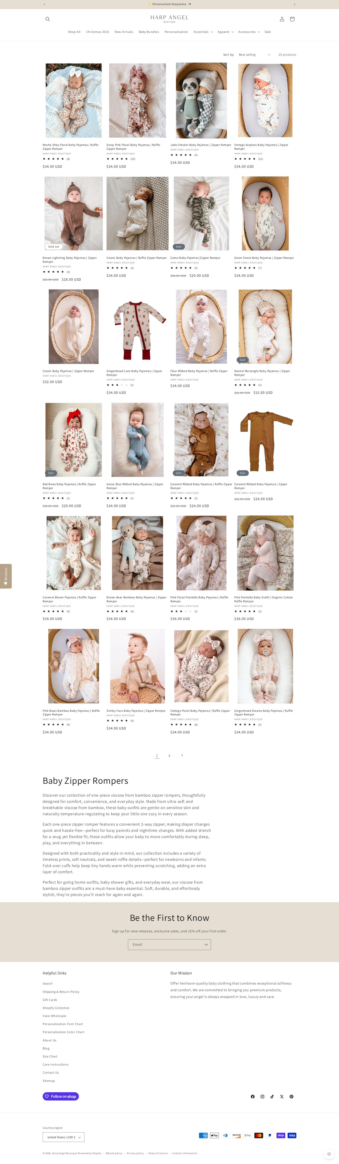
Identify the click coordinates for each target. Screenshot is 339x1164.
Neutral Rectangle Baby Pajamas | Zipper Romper (262, 373)
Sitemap (49, 1081)
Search (48, 984)
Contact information (184, 1153)
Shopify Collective (56, 1008)
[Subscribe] (206, 944)
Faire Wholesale (54, 1016)
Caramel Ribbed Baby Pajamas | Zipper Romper (260, 486)
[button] (48, 19)
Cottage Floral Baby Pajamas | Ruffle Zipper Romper (200, 712)
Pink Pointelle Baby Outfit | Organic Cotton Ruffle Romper (263, 599)
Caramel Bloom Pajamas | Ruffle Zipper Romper (69, 599)
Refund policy (114, 1153)
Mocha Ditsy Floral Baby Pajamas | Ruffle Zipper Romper (70, 147)
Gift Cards (50, 1000)
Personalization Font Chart (63, 1024)
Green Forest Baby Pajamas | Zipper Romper (264, 258)
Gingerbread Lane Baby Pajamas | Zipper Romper (134, 373)
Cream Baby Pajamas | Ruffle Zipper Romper (137, 258)
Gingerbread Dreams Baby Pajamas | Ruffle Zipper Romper (263, 712)
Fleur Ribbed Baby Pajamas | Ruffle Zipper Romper (199, 373)
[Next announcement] (295, 4)
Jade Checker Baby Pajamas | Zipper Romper (200, 145)
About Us (49, 1040)
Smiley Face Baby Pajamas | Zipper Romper (136, 710)
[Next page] (182, 755)
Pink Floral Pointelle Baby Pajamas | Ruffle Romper (199, 599)
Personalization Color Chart (63, 1032)
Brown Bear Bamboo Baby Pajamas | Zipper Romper (136, 599)
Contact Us (51, 1073)
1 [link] (157, 755)
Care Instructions (55, 1065)
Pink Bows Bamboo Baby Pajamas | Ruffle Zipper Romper (71, 712)
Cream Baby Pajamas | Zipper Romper (68, 371)
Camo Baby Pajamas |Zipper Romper (195, 258)
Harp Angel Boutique (64, 1153)
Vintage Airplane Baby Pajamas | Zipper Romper (261, 147)
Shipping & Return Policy (61, 992)
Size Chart (50, 1056)
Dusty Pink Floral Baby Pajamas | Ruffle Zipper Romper (133, 147)
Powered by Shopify (89, 1153)
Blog (46, 1048)
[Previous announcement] (44, 4)
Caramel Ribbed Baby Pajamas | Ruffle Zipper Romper (201, 486)
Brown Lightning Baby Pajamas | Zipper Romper (70, 260)
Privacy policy (135, 1153)
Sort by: (228, 54)
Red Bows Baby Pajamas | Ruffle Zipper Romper (69, 486)
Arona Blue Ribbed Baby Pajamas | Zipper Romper (135, 486)
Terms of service (158, 1153)
